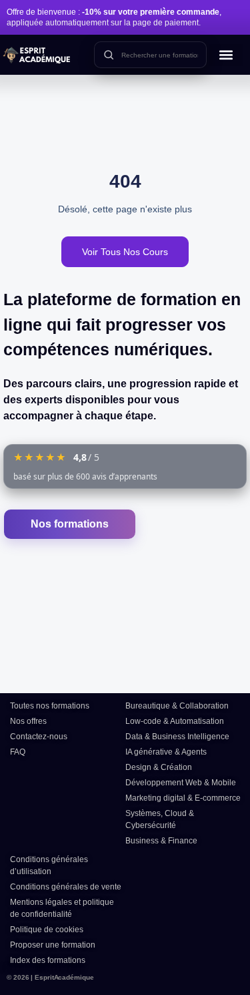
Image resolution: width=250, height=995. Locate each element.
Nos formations (70, 524)
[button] (226, 55)
